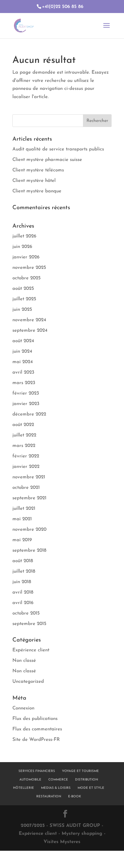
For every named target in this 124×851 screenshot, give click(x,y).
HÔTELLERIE (23, 788)
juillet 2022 (24, 435)
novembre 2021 (28, 477)
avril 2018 (22, 592)
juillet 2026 (24, 236)
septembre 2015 (29, 624)
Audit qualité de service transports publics (58, 149)
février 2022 (25, 456)
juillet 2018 (23, 571)
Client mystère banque (36, 191)
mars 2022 (23, 445)
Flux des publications (35, 718)
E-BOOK (74, 796)
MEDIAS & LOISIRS (56, 788)
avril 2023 (23, 372)
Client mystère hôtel (34, 180)
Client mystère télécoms (38, 170)
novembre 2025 (29, 267)
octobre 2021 (26, 487)
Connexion (23, 708)
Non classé (24, 660)
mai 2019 (22, 540)
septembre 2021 (29, 498)
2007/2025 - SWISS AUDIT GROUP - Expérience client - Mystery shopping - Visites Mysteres (62, 833)
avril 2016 (22, 603)
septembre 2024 (29, 330)
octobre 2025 (26, 278)
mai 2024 (22, 362)
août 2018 (22, 561)
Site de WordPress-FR (36, 739)
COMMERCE (58, 779)
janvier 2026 (25, 257)
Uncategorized (28, 681)
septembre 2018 (29, 550)
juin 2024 (22, 351)
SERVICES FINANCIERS (36, 771)
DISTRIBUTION (86, 779)
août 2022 (23, 424)
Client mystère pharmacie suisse (47, 159)
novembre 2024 (29, 320)
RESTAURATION (48, 796)
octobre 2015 (26, 613)
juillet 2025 (24, 299)
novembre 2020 (29, 529)
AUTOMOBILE (30, 779)
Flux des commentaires (37, 729)
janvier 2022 (25, 466)
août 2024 (23, 341)
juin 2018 (21, 582)
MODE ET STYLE (91, 788)
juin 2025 (22, 309)
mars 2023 (23, 383)
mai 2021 (22, 519)
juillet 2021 (23, 508)
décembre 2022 (29, 414)
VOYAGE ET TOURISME (80, 771)
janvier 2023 (25, 404)
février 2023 (25, 393)
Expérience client (30, 650)
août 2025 (23, 288)
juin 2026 (22, 246)
